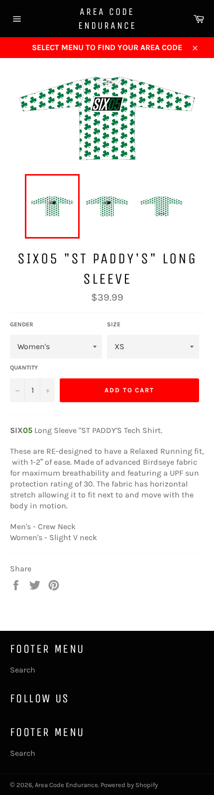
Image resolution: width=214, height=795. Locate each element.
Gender (21, 324)
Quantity (24, 367)
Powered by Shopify (129, 785)
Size (113, 324)
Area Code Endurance (107, 18)
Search (22, 669)
